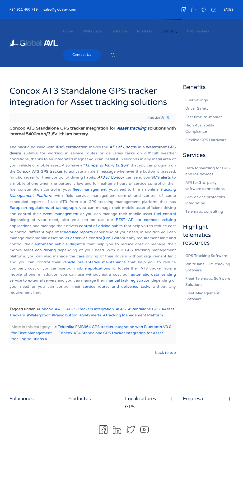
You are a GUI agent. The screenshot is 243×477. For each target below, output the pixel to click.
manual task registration (128, 280)
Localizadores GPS (140, 403)
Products (144, 31)
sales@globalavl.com (59, 10)
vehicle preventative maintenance (94, 262)
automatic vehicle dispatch (60, 244)
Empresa (193, 399)
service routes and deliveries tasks (116, 286)
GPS (122, 309)
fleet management (89, 189)
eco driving (45, 250)
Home (68, 31)
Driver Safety (197, 108)
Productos (79, 399)
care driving (87, 256)
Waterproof (39, 315)
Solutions (119, 31)
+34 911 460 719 (23, 10)
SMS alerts (91, 315)
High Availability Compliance (199, 128)
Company (170, 31)
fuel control (165, 214)
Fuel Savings (196, 100)
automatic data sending (153, 274)
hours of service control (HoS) (86, 238)
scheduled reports (76, 232)
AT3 (61, 309)
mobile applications (92, 268)
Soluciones (21, 399)
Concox (46, 309)
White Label (92, 31)
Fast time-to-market (203, 117)
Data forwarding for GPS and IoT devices (207, 171)
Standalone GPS (145, 309)
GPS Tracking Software (206, 255)
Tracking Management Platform (134, 315)
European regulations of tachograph (43, 207)
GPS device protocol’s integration (205, 200)
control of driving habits (101, 226)
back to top (165, 352)
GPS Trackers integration (91, 309)
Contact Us (81, 55)
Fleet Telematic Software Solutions (207, 281)
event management (61, 214)
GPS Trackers (198, 31)
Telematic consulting (204, 211)
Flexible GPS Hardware (206, 140)
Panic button (66, 315)
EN (226, 10)
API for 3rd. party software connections (205, 185)
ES (231, 10)
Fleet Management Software (202, 296)
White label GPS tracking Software (207, 267)
